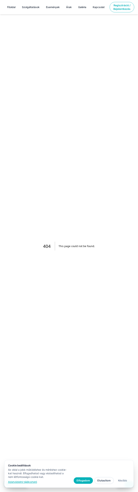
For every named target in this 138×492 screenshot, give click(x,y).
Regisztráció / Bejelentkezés (121, 7)
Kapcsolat (99, 7)
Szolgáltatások (31, 7)
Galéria (82, 7)
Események (53, 7)
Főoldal (11, 7)
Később (122, 480)
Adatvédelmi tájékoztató (22, 481)
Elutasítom (104, 480)
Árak (69, 7)
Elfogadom (83, 480)
